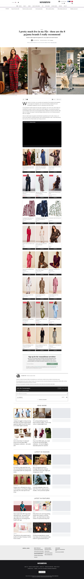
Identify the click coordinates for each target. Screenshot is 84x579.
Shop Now (28, 197)
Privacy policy (57, 566)
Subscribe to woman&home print (60, 550)
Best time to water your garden (27, 8)
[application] (42, 134)
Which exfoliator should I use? (62, 8)
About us (26, 566)
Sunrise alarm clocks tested (39, 551)
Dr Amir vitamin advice (39, 8)
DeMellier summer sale (73, 8)
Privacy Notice (54, 366)
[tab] (20, 397)
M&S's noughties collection (50, 8)
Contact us (42, 566)
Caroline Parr (36, 40)
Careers (35, 568)
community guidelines (25, 390)
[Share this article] (23, 99)
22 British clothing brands (38, 555)
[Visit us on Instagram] (71, 1)
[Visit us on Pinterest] (72, 1)
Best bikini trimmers (48, 549)
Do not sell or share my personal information (47, 568)
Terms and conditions (49, 566)
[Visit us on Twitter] (69, 1)
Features (51, 40)
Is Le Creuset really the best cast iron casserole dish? (39, 553)
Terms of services (37, 366)
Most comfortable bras (48, 554)
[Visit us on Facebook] (68, 1)
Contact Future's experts (34, 566)
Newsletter (59, 99)
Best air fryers (47, 551)
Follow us (54, 99)
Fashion (42, 29)
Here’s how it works (53, 42)
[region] (42, 393)
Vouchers (35, 557)
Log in (63, 388)
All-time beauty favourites (38, 549)
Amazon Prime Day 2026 (15, 8)
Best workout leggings (48, 552)
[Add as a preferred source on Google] (42, 572)
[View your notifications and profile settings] (18, 2)
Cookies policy (30, 568)
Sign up (66, 388)
